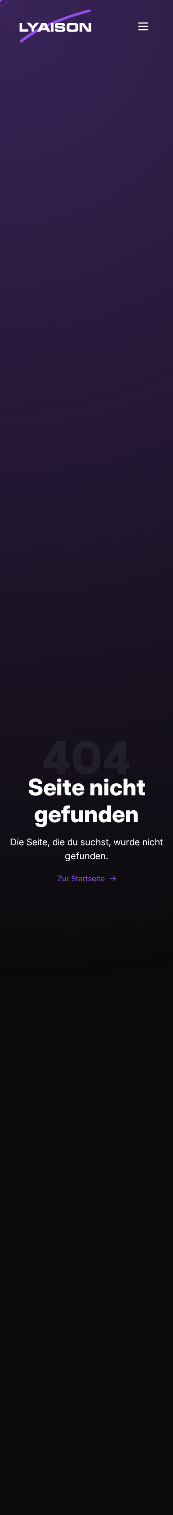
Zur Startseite (81, 878)
